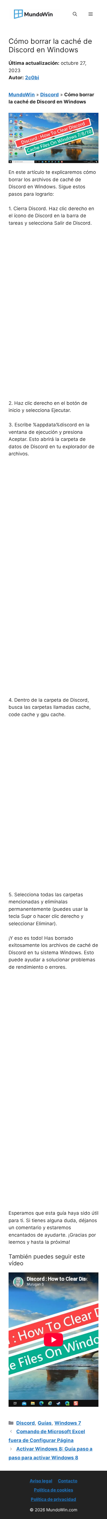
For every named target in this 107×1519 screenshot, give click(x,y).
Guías (45, 1423)
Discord (49, 94)
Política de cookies (53, 1490)
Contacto (67, 1480)
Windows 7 (67, 1423)
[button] (75, 14)
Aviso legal (41, 1480)
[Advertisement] (53, 287)
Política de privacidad (53, 1499)
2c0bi (32, 77)
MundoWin (22, 94)
